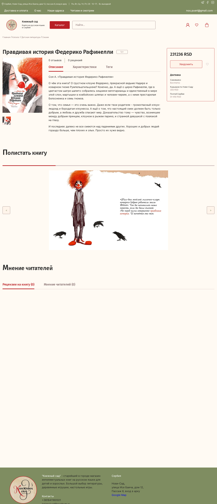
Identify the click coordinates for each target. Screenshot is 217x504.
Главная (6, 37)
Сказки (45, 37)
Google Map (119, 495)
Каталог (16, 37)
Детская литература (31, 37)
